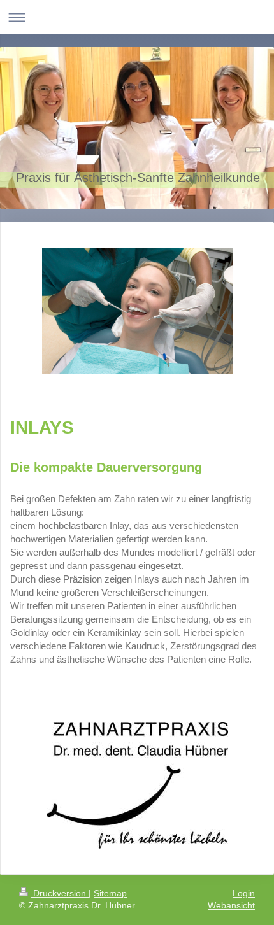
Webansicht (231, 905)
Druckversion (60, 893)
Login (244, 893)
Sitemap (110, 893)
